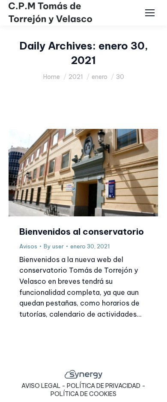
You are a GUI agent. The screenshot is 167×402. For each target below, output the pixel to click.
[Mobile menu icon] (149, 12)
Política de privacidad (103, 386)
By (54, 246)
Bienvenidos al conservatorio (81, 231)
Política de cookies (83, 394)
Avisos (28, 246)
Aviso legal (40, 386)
